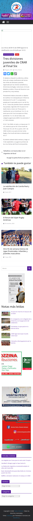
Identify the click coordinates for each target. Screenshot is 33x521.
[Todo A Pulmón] (3, 22)
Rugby (17, 54)
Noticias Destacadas (8, 54)
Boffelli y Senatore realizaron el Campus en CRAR (15, 476)
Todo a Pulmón (18, 70)
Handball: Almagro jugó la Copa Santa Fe (13, 463)
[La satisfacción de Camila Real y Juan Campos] (16, 169)
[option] (16, 288)
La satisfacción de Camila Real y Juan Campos (16, 187)
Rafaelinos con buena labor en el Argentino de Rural (14, 152)
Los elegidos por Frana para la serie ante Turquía (15, 460)
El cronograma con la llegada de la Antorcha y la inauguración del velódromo (21, 321)
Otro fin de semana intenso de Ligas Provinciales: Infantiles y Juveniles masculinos (15, 251)
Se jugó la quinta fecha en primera (18, 158)
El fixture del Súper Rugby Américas (13, 218)
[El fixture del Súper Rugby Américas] (16, 200)
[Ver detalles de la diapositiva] (16, 15)
